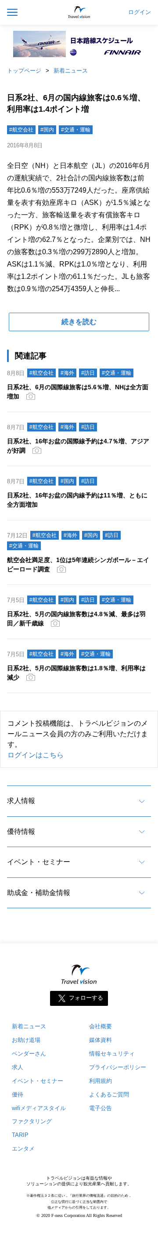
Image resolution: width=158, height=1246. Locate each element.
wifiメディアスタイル (39, 1108)
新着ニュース (71, 70)
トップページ (24, 70)
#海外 (67, 373)
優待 (17, 1094)
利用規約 (100, 1081)
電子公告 (100, 1108)
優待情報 (21, 831)
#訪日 (88, 373)
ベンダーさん (29, 1053)
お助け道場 (26, 1040)
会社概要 (100, 1026)
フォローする (86, 997)
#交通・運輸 (75, 130)
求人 (17, 1067)
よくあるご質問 (109, 1094)
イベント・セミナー (38, 862)
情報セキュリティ (112, 1053)
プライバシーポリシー (117, 1067)
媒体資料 (100, 1040)
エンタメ (23, 1148)
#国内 (47, 130)
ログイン (139, 12)
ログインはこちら (35, 755)
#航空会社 (21, 130)
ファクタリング (32, 1121)
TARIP (20, 1135)
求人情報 (21, 800)
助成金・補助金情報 (38, 892)
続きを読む (79, 321)
